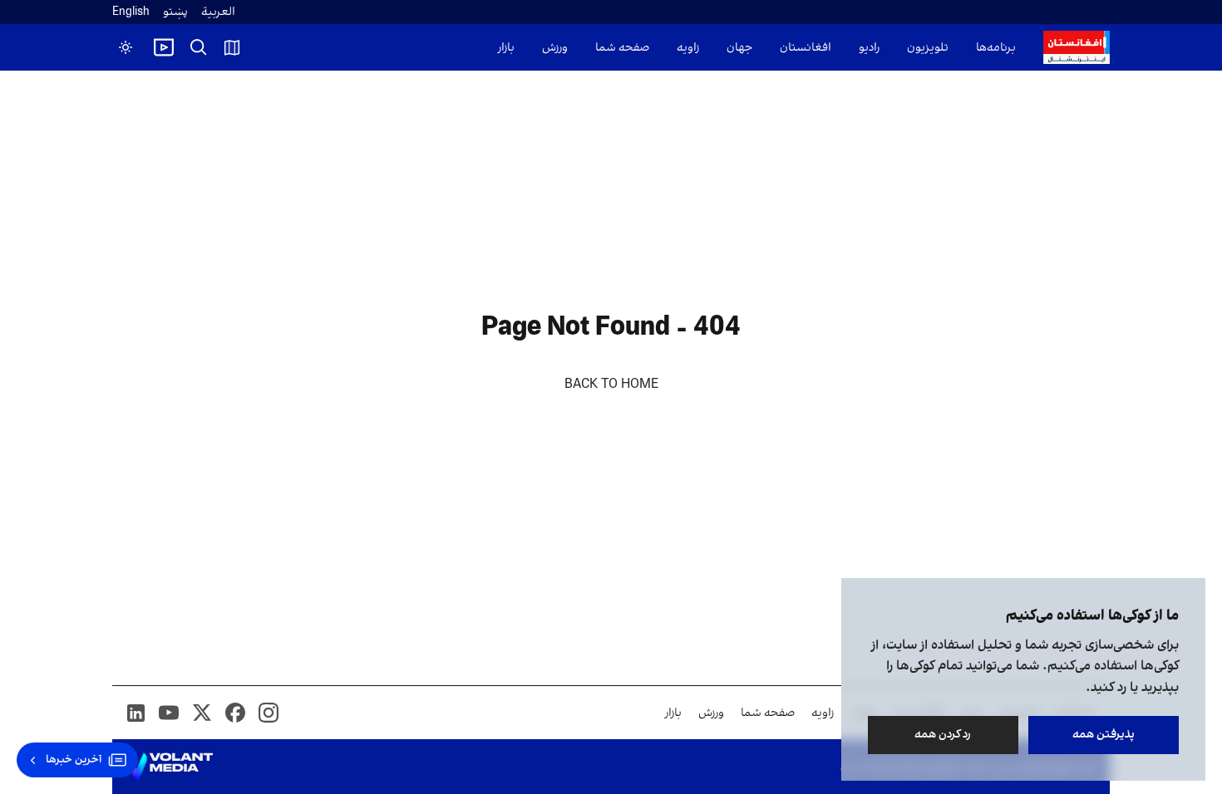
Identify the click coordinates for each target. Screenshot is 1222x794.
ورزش (555, 47)
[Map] (232, 47)
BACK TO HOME (611, 385)
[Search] (199, 47)
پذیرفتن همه (1103, 734)
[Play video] (164, 47)
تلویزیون (928, 47)
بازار (506, 47)
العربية (218, 12)
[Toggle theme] (125, 47)
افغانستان (805, 47)
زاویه (688, 47)
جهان (739, 47)
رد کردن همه (943, 734)
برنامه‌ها (996, 47)
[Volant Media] (169, 766)
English (131, 12)
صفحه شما (622, 47)
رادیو (869, 47)
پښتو (175, 12)
